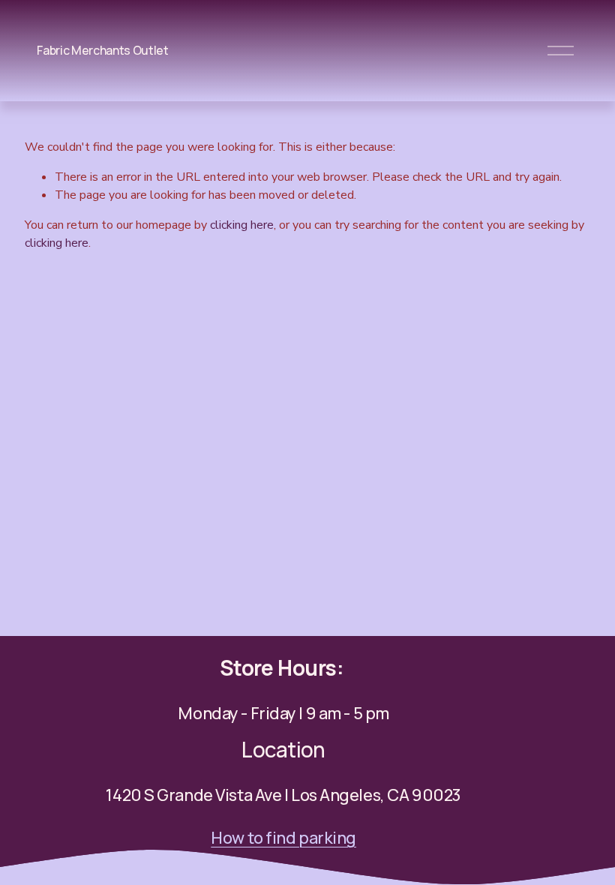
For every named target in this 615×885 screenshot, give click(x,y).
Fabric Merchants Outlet (103, 50)
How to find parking (283, 838)
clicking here (242, 225)
